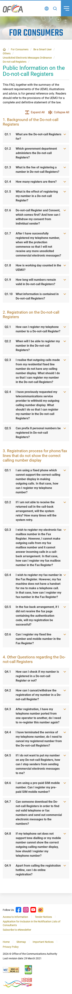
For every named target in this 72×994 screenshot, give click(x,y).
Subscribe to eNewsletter (17, 929)
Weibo (40, 909)
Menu (66, 8)
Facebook (18, 909)
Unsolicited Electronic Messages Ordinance (27, 57)
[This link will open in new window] (11, 970)
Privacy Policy (11, 946)
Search (55, 8)
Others (7, 53)
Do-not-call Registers (14, 61)
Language (46, 8)
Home (4, 49)
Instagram (26, 909)
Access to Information (15, 916)
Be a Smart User (42, 49)
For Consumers (19, 49)
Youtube (33, 909)
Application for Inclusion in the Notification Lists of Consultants (31, 923)
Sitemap (21, 941)
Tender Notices (43, 916)
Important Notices (43, 941)
